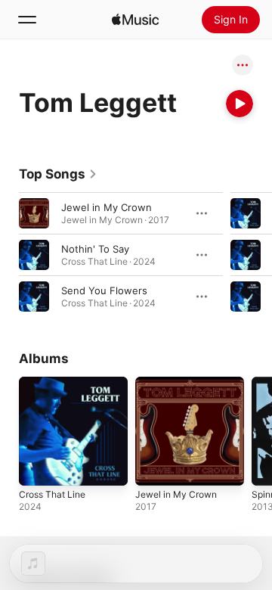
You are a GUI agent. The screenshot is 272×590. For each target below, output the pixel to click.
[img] (135, 19)
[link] (58, 174)
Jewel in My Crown (106, 207)
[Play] (239, 103)
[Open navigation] (27, 19)
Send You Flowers (104, 290)
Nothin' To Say (95, 249)
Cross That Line (52, 494)
